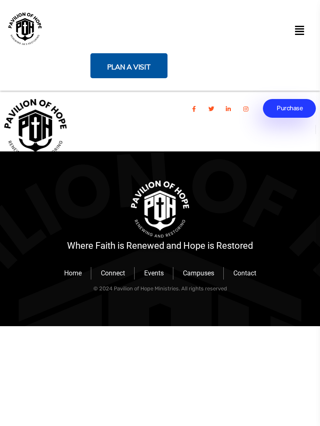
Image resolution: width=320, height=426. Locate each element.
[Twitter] (211, 109)
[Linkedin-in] (228, 109)
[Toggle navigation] (299, 28)
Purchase (289, 108)
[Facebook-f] (193, 109)
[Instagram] (245, 109)
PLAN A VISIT (129, 66)
